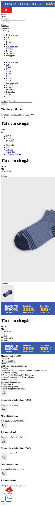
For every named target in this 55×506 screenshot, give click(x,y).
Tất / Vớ (9, 150)
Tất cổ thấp (10, 152)
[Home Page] (6, 12)
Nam (8, 147)
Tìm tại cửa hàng (8, 361)
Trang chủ (10, 145)
